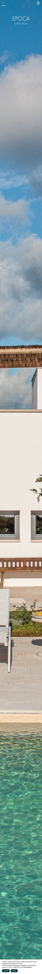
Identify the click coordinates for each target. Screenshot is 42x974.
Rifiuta (14, 971)
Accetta (6, 971)
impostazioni (28, 967)
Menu (3, 5)
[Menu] (3, 2)
